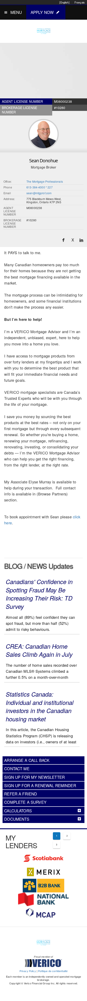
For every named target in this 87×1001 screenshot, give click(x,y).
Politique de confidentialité (53, 971)
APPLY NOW (42, 12)
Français (79, 2)
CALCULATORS (18, 810)
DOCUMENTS (16, 819)
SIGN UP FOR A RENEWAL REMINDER (40, 785)
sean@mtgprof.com (39, 193)
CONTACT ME (16, 768)
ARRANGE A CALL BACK (26, 760)
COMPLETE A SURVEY (25, 802)
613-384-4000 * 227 (39, 187)
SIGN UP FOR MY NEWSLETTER (34, 777)
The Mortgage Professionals (44, 181)
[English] (64, 2)
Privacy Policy (27, 971)
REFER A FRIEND (20, 794)
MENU (16, 12)
